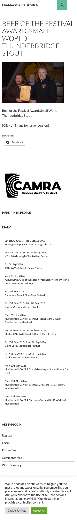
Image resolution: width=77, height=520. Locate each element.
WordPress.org (11, 465)
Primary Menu (72, 5)
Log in (6, 443)
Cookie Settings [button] (17, 510)
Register (7, 435)
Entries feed (9, 450)
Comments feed (12, 457)
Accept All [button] (39, 510)
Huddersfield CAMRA (20, 5)
